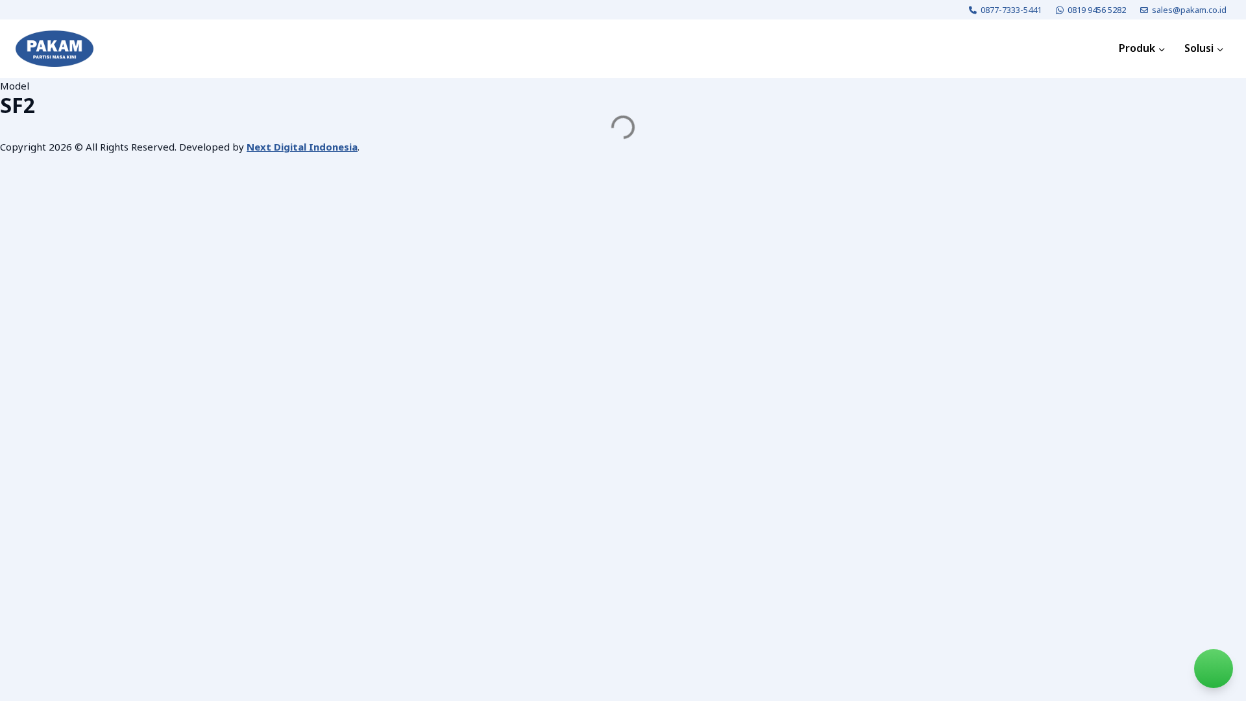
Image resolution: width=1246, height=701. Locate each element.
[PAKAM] (54, 49)
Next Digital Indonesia (302, 146)
